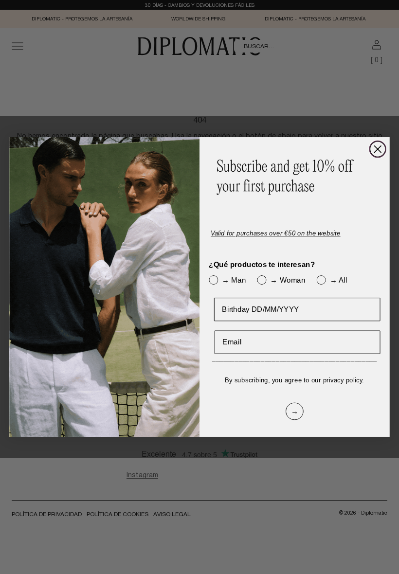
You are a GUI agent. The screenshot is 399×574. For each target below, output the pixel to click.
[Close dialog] (377, 149)
